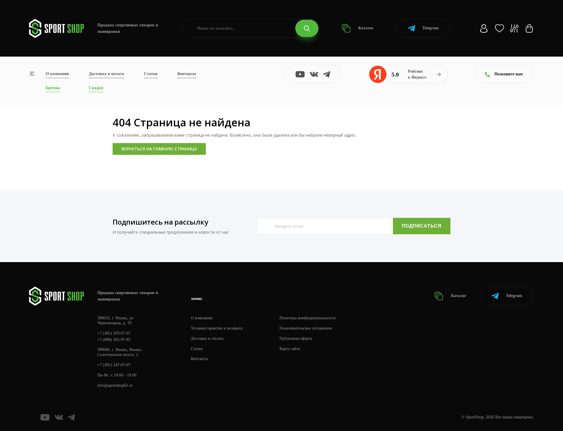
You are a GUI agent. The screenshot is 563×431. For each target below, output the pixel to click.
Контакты (186, 74)
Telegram (430, 28)
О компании (57, 74)
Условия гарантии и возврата (217, 328)
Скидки (96, 88)
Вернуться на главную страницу (159, 149)
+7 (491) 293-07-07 (113, 333)
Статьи (150, 74)
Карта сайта (289, 349)
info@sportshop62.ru (115, 385)
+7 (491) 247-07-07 (113, 365)
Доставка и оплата (106, 74)
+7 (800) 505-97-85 (113, 339)
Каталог (365, 28)
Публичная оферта (295, 338)
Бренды (53, 88)
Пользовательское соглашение (305, 328)
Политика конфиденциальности (307, 318)
